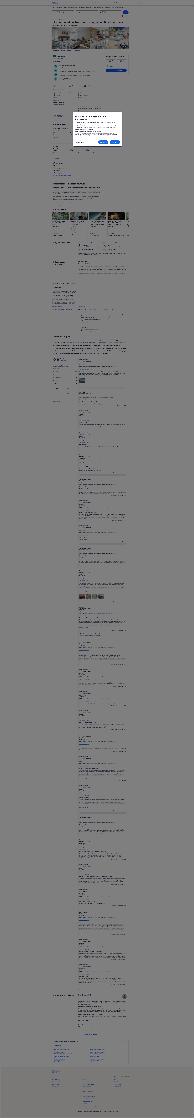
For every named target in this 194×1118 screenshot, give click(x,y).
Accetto (114, 142)
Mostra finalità (79, 142)
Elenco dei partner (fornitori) (81, 137)
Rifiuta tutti (103, 142)
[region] (97, 129)
